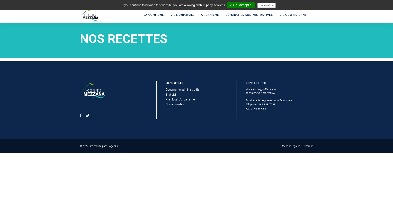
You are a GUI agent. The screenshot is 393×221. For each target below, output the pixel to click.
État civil (171, 94)
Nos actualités (175, 104)
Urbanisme (210, 14)
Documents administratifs (183, 89)
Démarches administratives (249, 14)
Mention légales (291, 146)
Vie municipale (183, 14)
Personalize (266, 5)
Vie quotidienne (293, 14)
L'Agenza (112, 146)
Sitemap (308, 146)
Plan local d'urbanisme (180, 99)
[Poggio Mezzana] (90, 15)
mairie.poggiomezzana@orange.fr (272, 100)
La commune (154, 14)
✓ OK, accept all (241, 5)
